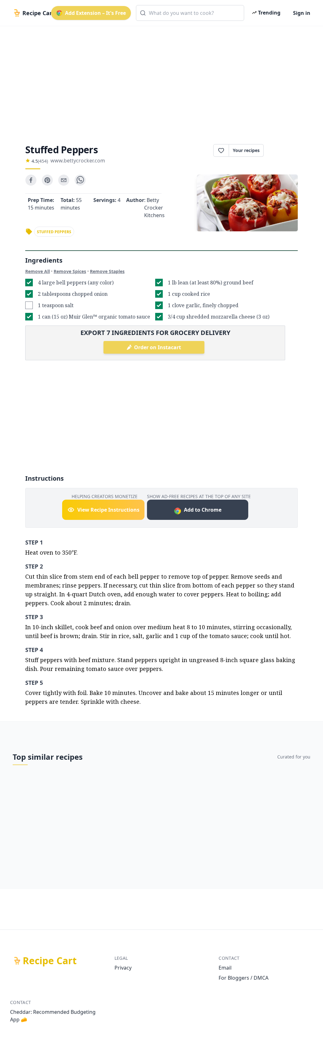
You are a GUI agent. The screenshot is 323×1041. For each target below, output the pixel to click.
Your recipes (246, 150)
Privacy (123, 967)
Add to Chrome (202, 509)
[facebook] (31, 180)
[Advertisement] (161, 79)
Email (225, 967)
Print (284, 150)
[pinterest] (47, 180)
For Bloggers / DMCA (243, 977)
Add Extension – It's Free (95, 12)
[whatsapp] (80, 180)
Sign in (301, 12)
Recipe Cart (50, 960)
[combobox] (190, 13)
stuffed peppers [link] (54, 231)
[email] (63, 180)
